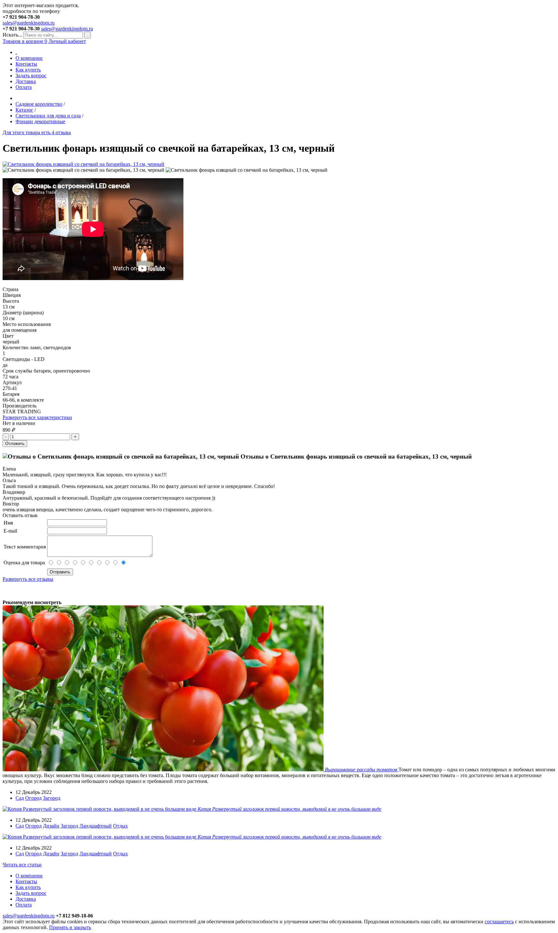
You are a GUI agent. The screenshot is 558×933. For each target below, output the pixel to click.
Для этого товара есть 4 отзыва (37, 132)
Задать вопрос (31, 75)
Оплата (24, 87)
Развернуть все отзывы (28, 579)
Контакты (26, 64)
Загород (51, 798)
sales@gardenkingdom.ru (29, 23)
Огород (33, 798)
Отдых (120, 826)
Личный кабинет (67, 41)
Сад (20, 798)
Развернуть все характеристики (37, 417)
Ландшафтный (95, 826)
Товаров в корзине (25, 41)
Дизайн (51, 826)
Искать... (12, 35)
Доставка (26, 81)
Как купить (28, 69)
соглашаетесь (499, 921)
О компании (29, 58)
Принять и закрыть (70, 927)
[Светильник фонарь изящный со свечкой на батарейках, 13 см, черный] (83, 164)
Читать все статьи (22, 864)
